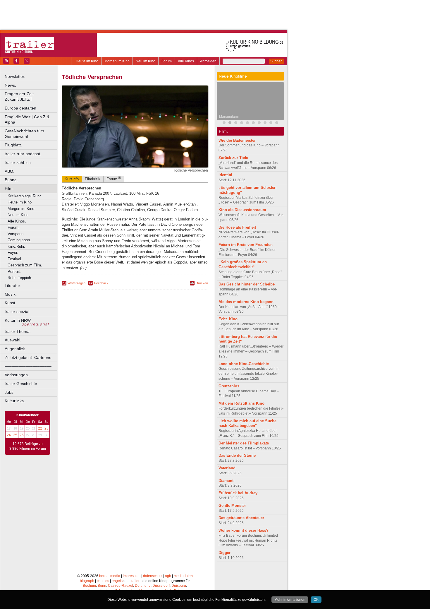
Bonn (102, 586)
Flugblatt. (13, 145)
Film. (9, 188)
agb (168, 576)
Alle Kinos (186, 61)
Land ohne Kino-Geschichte (244, 364)
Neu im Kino (145, 61)
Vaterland (227, 468)
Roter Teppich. (20, 278)
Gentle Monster (232, 505)
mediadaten (183, 576)
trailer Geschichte (21, 383)
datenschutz (152, 576)
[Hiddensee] (259, 123)
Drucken (202, 283)
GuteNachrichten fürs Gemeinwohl (24, 134)
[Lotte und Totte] (242, 123)
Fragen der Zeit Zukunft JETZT (31, 96)
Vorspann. (16, 234)
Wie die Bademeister (237, 140)
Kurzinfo (72, 179)
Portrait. (14, 271)
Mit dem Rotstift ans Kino (241, 403)
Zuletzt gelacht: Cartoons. (28, 357)
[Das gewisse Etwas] (271, 123)
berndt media (109, 576)
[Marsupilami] (230, 123)
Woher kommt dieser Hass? (244, 530)
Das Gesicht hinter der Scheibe (247, 284)
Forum (166, 61)
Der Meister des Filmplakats (244, 443)
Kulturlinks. (15, 400)
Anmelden (208, 61)
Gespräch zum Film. (25, 265)
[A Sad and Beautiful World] (253, 123)
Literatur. (13, 285)
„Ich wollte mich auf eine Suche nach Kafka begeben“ (247, 423)
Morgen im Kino (117, 61)
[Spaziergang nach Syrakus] (236, 123)
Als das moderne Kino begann (246, 302)
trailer (135, 581)
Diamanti (227, 480)
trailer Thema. (18, 331)
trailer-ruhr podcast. (23, 153)
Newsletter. (15, 76)
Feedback (101, 283)
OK (316, 600)
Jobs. (10, 392)
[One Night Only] (265, 123)
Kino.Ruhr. (16, 246)
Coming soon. (19, 240)
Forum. (14, 227)
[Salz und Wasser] (277, 123)
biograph (87, 581)
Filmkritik (92, 179)
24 (9, 435)
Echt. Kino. (229, 319)
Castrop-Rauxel (120, 586)
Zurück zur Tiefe (233, 157)
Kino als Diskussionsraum (242, 210)
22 (40, 428)
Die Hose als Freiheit (237, 227)
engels (117, 581)
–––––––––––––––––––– (28, 366)
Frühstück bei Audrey (238, 493)
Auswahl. (13, 340)
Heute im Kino (87, 61)
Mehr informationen (289, 600)
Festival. (15, 259)
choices (103, 581)
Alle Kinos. (17, 221)
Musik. (11, 294)
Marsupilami (229, 116)
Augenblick (15, 348)
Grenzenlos (229, 386)
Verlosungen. (17, 374)
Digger (225, 552)
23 (46, 428)
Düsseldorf (161, 586)
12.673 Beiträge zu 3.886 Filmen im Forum (27, 446)
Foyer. (13, 252)
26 (22, 435)
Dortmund (143, 586)
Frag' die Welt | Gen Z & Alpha (27, 119)
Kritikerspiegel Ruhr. (25, 196)
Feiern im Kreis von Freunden (246, 244)
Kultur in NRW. (18, 320)
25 (15, 435)
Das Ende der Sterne (237, 455)
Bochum (89, 586)
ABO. (9, 171)
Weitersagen (76, 283)
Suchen (276, 61)
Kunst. (10, 302)
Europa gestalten (20, 108)
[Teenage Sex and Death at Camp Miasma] (247, 123)
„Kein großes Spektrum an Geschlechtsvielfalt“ (243, 264)
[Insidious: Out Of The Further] (224, 123)
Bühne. (11, 179)
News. (10, 85)
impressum (131, 576)
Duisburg (178, 586)
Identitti (225, 175)
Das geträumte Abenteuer (241, 518)
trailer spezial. (17, 311)
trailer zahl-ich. (18, 162)
